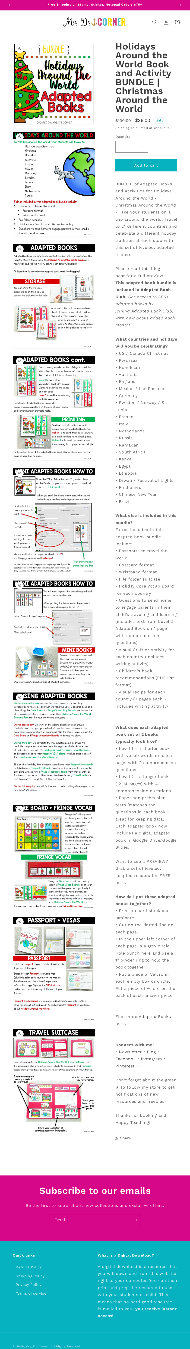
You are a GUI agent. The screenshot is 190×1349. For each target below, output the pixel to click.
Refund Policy (29, 1267)
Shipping (122, 128)
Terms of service (31, 1293)
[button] (10, 22)
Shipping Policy (30, 1276)
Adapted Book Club (151, 311)
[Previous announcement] (9, 5)
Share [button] (125, 1138)
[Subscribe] (135, 1220)
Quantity (122, 136)
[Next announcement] (180, 5)
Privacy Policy (28, 1285)
